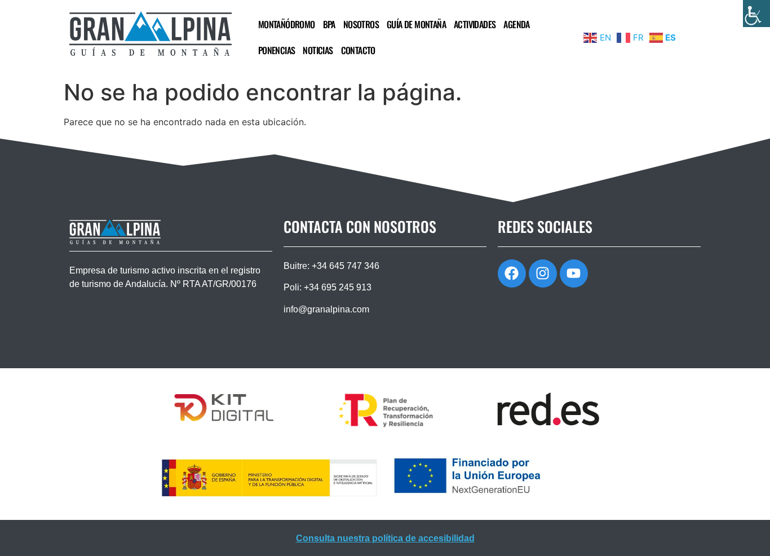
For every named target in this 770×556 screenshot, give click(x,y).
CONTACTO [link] (358, 50)
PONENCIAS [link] (276, 50)
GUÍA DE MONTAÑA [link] (416, 24)
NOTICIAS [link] (318, 50)
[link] (756, 13)
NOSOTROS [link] (361, 24)
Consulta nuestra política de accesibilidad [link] (385, 538)
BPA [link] (329, 24)
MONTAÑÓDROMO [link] (286, 24)
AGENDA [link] (516, 24)
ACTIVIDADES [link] (474, 24)
